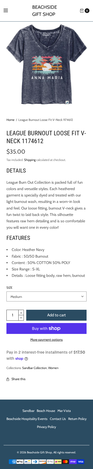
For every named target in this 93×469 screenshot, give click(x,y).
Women (53, 368)
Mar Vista (64, 411)
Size (9, 287)
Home (10, 120)
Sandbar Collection (34, 368)
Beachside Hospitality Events (26, 419)
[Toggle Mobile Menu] (9, 10)
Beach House (46, 411)
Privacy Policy (46, 427)
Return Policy (77, 419)
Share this (18, 379)
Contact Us (58, 419)
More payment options (46, 339)
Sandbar (28, 411)
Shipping (30, 160)
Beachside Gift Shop (44, 10)
